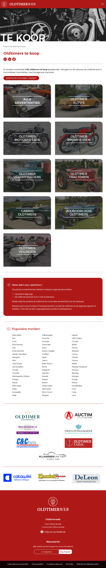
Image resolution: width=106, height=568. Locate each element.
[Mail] (5, 59)
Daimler (45, 373)
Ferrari (75, 348)
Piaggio (45, 395)
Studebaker (77, 386)
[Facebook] (14, 59)
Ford (14, 341)
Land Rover (17, 363)
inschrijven (65, 552)
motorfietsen (9, 72)
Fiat (14, 348)
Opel (44, 357)
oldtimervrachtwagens (27, 175)
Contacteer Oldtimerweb (53, 527)
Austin (45, 382)
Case (74, 392)
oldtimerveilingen (27, 250)
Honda (75, 357)
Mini (14, 360)
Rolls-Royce (47, 363)
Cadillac (45, 354)
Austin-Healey (48, 351)
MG (13, 338)
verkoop (79, 69)
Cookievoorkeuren (54, 564)
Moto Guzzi (47, 392)
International (18, 351)
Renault (75, 351)
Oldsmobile (47, 386)
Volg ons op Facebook (55, 532)
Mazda (45, 376)
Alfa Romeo (17, 344)
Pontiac (75, 370)
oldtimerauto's (79, 101)
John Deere (77, 338)
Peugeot (16, 357)
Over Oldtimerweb (53, 524)
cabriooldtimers (27, 212)
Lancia (75, 354)
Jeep (14, 395)
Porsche (45, 338)
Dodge (15, 379)
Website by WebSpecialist (87, 564)
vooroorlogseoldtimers (79, 212)
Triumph (45, 341)
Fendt (15, 382)
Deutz (44, 360)
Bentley (75, 373)
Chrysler (15, 373)
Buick (44, 367)
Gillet (14, 389)
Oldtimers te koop (19, 46)
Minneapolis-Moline (20, 376)
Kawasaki (16, 392)
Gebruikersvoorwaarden (18, 564)
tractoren (49, 72)
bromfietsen (22, 72)
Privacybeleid (37, 564)
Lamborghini (17, 367)
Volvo (44, 348)
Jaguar (75, 335)
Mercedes (16, 335)
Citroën (75, 341)
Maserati (46, 370)
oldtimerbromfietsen (78, 138)
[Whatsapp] (9, 59)
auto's (98, 69)
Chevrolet (46, 344)
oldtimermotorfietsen (27, 138)
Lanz (74, 395)
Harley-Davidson (19, 354)
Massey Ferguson (79, 367)
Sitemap (69, 564)
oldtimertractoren (79, 175)
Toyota (75, 360)
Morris (74, 382)
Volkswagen (47, 335)
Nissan (45, 379)
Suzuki (75, 379)
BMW (74, 344)
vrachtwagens (35, 72)
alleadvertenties (27, 101)
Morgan (75, 376)
